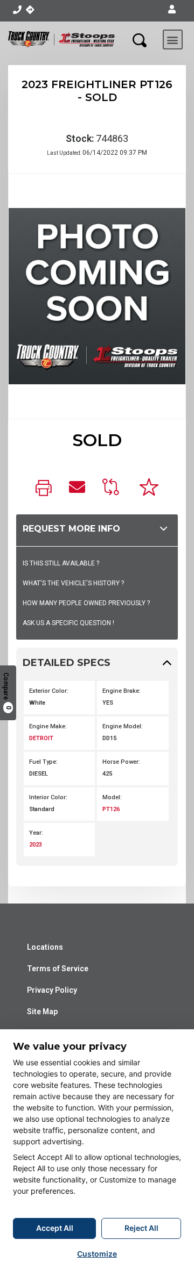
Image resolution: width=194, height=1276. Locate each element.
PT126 (111, 809)
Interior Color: (48, 797)
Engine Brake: (121, 690)
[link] (43, 489)
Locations (45, 947)
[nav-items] (17, 9)
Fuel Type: (43, 761)
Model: (112, 797)
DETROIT (41, 738)
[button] (172, 10)
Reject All (141, 1227)
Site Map (42, 1011)
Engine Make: (48, 726)
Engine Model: (122, 726)
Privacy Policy (52, 990)
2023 (35, 844)
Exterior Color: (48, 690)
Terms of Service (57, 968)
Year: (36, 832)
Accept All (54, 1227)
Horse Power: (121, 761)
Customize (97, 1253)
